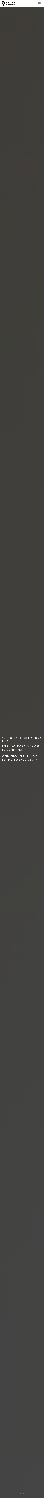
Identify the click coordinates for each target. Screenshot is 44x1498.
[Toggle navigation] (39, 3)
